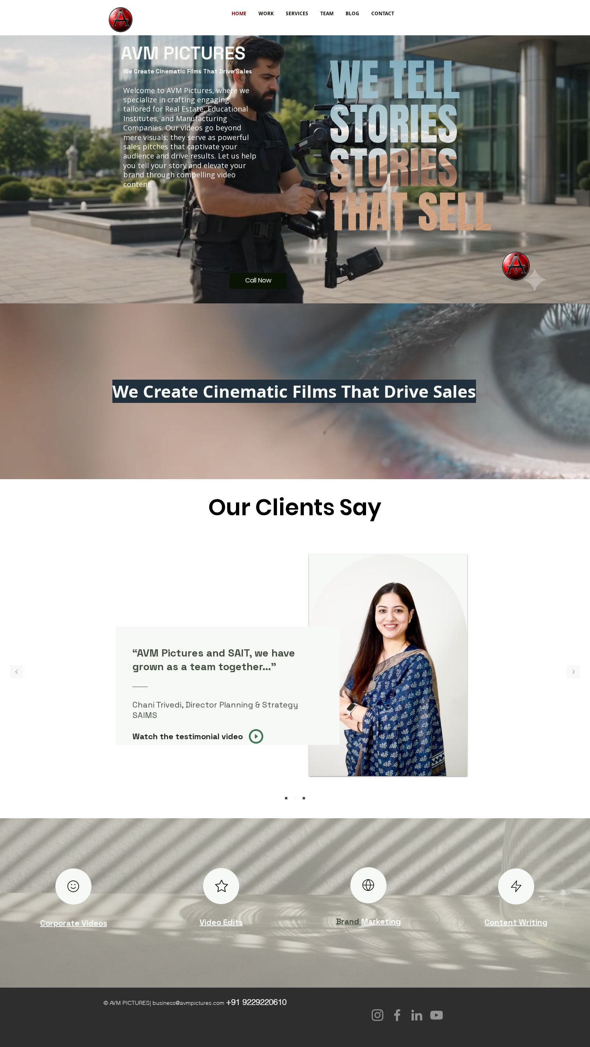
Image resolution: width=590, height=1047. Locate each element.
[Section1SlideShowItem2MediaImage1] (295, 798)
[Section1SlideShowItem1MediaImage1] (286, 798)
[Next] (573, 672)
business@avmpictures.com (188, 1002)
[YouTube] (436, 1015)
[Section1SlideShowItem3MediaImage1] (304, 798)
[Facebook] (397, 1015)
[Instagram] (377, 1015)
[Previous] (16, 672)
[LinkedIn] (417, 1015)
